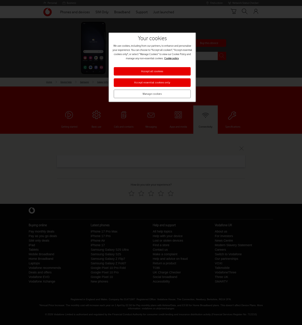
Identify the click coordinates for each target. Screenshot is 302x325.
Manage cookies (152, 93)
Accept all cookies (152, 71)
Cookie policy (171, 58)
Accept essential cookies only (152, 82)
